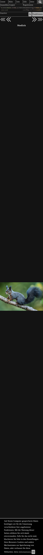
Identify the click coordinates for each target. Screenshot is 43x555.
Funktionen (37, 14)
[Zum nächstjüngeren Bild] (3, 19)
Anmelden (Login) (7, 5)
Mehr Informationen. (23, 552)
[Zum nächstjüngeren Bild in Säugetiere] (8, 19)
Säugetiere (3, 13)
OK (33, 552)
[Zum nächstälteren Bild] (40, 19)
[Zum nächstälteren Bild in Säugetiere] (34, 19)
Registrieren (28, 5)
